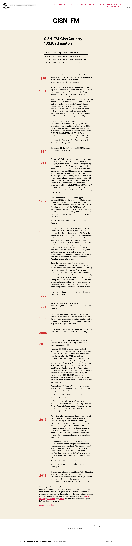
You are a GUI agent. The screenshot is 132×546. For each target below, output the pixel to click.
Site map (33, 526)
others (61, 499)
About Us (117, 4)
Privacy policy (24, 526)
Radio (53, 4)
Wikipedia (51, 499)
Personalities (72, 4)
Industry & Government (87, 4)
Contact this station (46, 505)
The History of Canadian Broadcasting (38, 541)
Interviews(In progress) (114, 6)
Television (62, 4)
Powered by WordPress (60, 541)
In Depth (99, 4)
